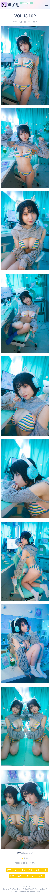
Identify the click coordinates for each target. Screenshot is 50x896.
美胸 (23, 853)
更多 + (28, 886)
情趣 (31, 870)
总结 (19, 876)
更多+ (41, 876)
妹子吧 (13, 4)
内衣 (27, 853)
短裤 (45, 870)
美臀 (23, 870)
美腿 (38, 870)
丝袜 (34, 876)
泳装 (27, 876)
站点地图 (30, 892)
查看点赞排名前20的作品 (25, 863)
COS (31, 853)
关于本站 (36, 892)
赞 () (27, 858)
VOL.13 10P (25, 16)
